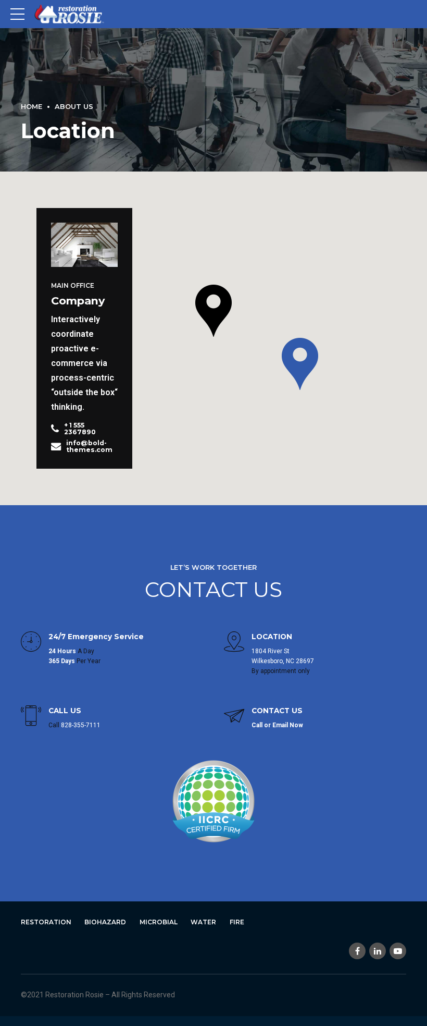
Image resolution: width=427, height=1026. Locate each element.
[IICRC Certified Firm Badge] (213, 801)
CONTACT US (213, 589)
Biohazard (105, 922)
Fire (237, 922)
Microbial (159, 922)
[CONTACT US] (234, 716)
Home (31, 107)
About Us (74, 107)
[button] (213, 311)
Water (203, 922)
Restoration (46, 922)
